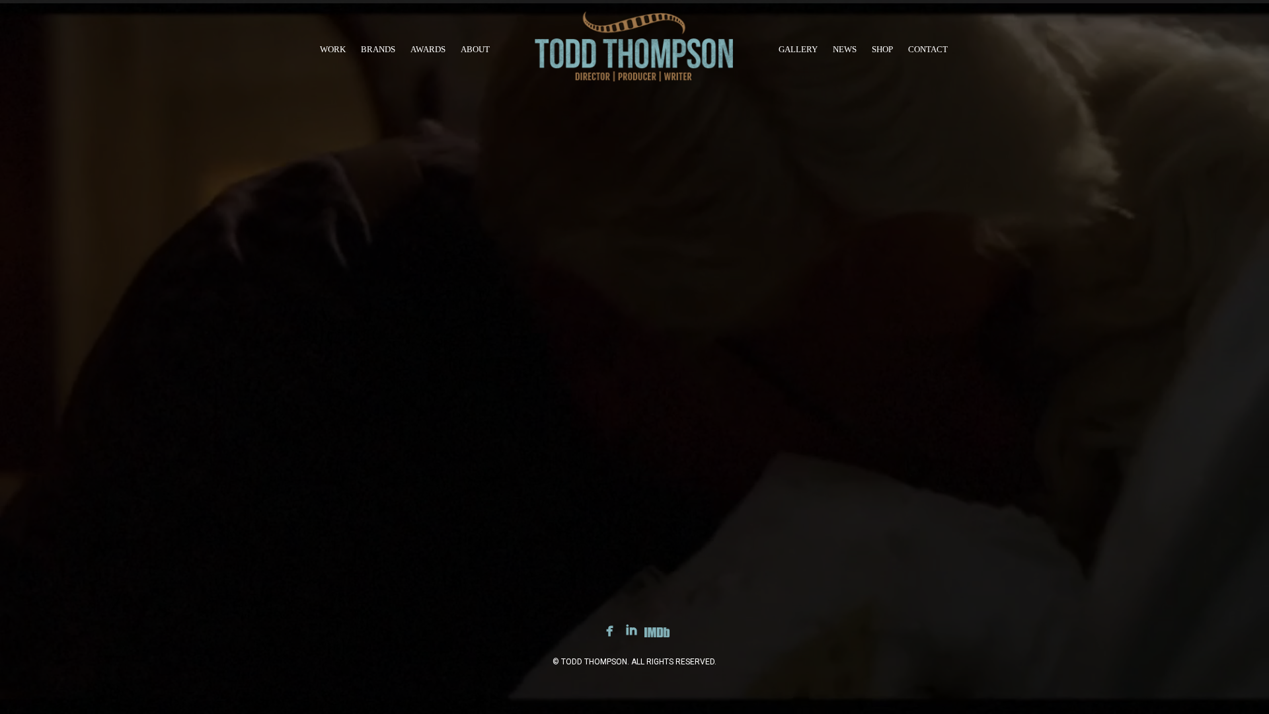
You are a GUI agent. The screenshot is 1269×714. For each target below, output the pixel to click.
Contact (928, 49)
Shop (882, 49)
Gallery (798, 49)
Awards (427, 49)
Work (333, 49)
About (475, 49)
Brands (378, 49)
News (845, 49)
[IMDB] (657, 634)
